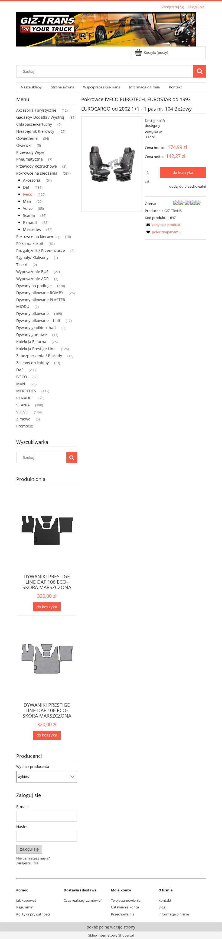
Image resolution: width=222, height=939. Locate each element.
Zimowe (23, 419)
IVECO (21, 376)
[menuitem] (31, 87)
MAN (20, 383)
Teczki (21, 264)
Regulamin (24, 907)
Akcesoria (31, 180)
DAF (19, 369)
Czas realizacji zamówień (83, 900)
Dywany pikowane (32, 313)
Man (27, 201)
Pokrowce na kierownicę (38, 236)
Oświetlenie (27, 138)
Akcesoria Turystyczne (36, 110)
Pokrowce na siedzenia (36, 173)
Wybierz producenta (32, 766)
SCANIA (23, 404)
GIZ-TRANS (173, 210)
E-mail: (22, 806)
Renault (30, 222)
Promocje (24, 426)
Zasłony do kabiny (32, 362)
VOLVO (22, 411)
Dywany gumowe (31, 334)
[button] (163, 224)
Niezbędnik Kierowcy (35, 131)
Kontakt (164, 900)
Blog (161, 907)
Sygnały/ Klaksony (32, 257)
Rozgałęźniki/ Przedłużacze (40, 250)
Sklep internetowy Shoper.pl (111, 935)
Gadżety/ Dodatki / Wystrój (40, 117)
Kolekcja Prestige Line (36, 348)
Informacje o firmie (173, 914)
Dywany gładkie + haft (36, 327)
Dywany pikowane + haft (38, 320)
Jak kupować (26, 900)
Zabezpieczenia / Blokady (39, 355)
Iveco (27, 194)
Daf (26, 187)
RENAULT (24, 397)
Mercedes (32, 229)
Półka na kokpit (29, 243)
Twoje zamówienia (126, 900)
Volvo (27, 208)
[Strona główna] (106, 28)
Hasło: (21, 826)
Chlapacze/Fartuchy (34, 124)
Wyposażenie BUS (32, 271)
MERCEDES (26, 390)
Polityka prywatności (33, 914)
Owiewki (23, 145)
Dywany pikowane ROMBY (39, 292)
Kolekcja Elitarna (31, 341)
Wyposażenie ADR (32, 278)
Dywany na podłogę (34, 285)
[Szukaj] (199, 71)
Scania (29, 215)
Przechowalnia (122, 914)
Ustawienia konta (125, 907)
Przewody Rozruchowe (36, 166)
